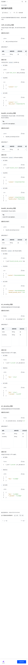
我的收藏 (21, 12)
